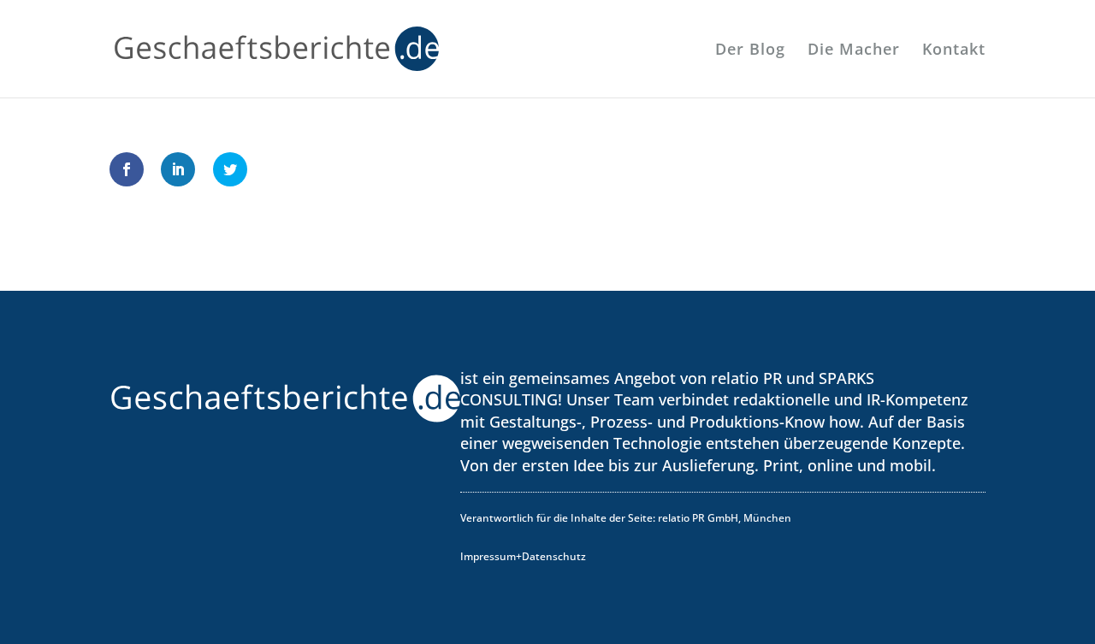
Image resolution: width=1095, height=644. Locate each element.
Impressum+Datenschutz (523, 556)
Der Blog (750, 51)
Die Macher (854, 51)
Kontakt (954, 51)
